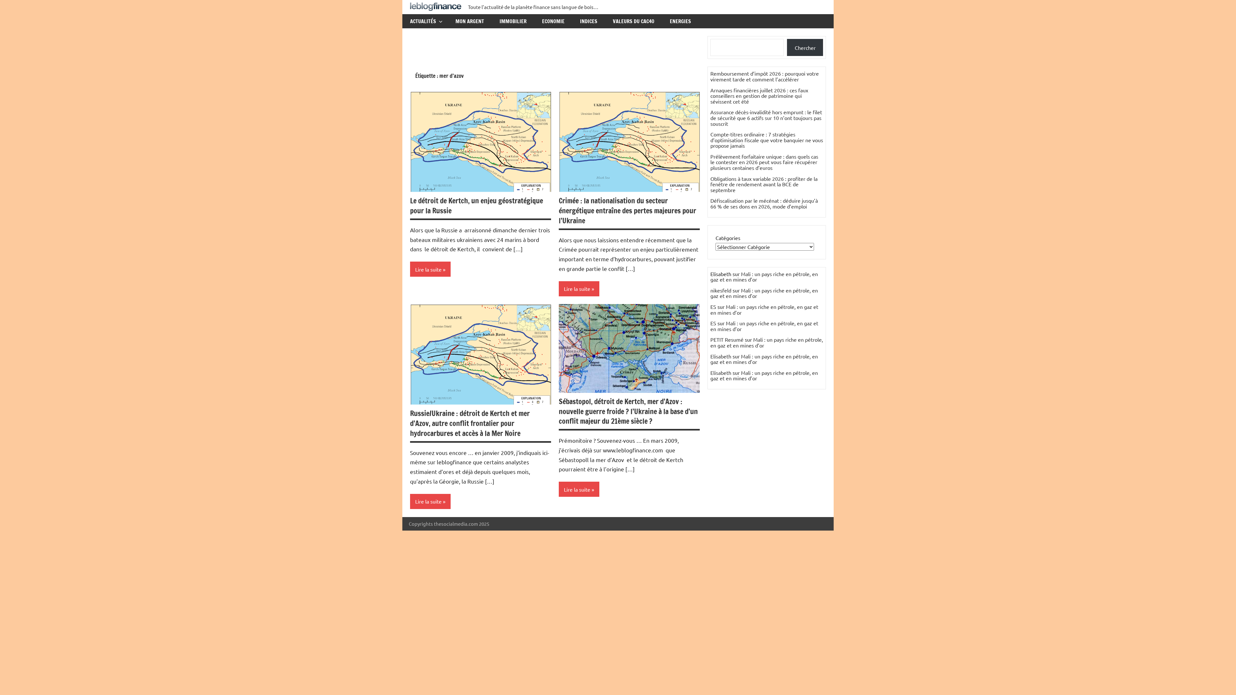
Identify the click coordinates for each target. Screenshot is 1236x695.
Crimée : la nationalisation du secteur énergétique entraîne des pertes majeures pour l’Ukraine (627, 211)
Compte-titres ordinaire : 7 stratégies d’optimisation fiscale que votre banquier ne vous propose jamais (766, 140)
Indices (588, 21)
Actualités (423, 21)
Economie (553, 21)
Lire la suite (428, 269)
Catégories (728, 238)
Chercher (805, 47)
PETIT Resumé (727, 339)
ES (713, 306)
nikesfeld (720, 290)
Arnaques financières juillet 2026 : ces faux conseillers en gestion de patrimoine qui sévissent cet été (759, 96)
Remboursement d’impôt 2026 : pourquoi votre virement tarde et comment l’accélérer (764, 76)
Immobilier (513, 21)
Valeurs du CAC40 (633, 21)
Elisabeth (720, 356)
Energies (680, 21)
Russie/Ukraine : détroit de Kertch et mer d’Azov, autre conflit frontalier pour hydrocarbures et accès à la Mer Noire (470, 423)
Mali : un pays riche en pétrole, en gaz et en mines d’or (764, 277)
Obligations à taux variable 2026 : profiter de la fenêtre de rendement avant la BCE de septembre (764, 184)
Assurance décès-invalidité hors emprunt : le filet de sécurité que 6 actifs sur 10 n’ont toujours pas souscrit (766, 117)
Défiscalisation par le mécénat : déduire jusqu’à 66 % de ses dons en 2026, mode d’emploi (764, 203)
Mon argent (469, 21)
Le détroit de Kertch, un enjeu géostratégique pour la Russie (476, 206)
